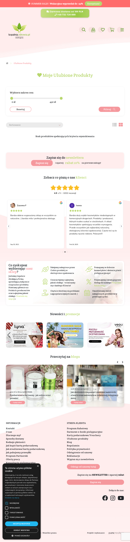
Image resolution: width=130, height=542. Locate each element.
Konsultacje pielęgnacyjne (21, 462)
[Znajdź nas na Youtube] (121, 498)
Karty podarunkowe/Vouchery (84, 435)
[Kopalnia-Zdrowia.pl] (19, 29)
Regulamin (73, 445)
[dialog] (22, 501)
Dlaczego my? (13, 435)
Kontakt (10, 428)
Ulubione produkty (77, 438)
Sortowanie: (15, 125)
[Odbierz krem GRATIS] (24, 335)
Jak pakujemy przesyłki (18, 452)
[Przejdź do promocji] (65, 335)
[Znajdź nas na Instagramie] (112, 498)
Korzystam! (93, 3)
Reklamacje (73, 455)
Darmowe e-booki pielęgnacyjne (84, 431)
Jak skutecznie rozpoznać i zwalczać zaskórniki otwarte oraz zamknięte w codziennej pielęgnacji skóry (94, 395)
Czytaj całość (17, 402)
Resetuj (21, 109)
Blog (69, 442)
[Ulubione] (101, 30)
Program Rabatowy (77, 428)
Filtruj (107, 109)
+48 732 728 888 (66, 14)
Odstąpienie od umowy (79, 452)
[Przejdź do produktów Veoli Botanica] (105, 335)
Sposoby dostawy (15, 438)
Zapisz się (42, 163)
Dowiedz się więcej (12, 498)
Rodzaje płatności (15, 442)
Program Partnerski (17, 455)
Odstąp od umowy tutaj (83, 466)
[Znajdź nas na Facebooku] (105, 498)
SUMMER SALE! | (56, 3)
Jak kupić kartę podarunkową (22, 445)
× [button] (38, 466)
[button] (121, 335)
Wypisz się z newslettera (80, 459)
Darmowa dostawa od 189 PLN (66, 11)
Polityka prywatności (78, 449)
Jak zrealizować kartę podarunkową (25, 449)
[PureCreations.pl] (116, 533)
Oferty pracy (13, 459)
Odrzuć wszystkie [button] (22, 530)
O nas (9, 431)
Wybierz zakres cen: (22, 92)
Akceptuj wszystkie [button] (21, 524)
